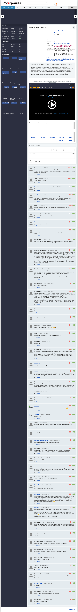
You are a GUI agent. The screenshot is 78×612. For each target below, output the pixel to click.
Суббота (4, 51)
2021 (30, 7)
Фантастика (5, 31)
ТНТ (11, 48)
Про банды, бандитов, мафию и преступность (58, 58)
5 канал (20, 48)
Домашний (13, 44)
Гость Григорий (38, 583)
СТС (3, 48)
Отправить (38, 161)
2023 (42, 7)
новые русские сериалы (60, 113)
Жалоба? (71, 84)
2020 (24, 7)
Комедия (13, 31)
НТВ (3, 44)
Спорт (20, 35)
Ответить (38, 174)
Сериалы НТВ (57, 37)
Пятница (12, 49)
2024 (48, 7)
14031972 (36, 406)
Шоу (20, 38)
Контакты (72, 7)
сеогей (36, 194)
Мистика (21, 29)
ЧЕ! (19, 51)
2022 (36, 7)
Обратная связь (72, 609)
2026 (61, 7)
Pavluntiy (36, 507)
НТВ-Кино (63, 30)
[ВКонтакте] (71, 87)
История (12, 35)
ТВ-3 (20, 46)
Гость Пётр (37, 494)
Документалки (5, 38)
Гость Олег (37, 221)
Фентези (4, 33)
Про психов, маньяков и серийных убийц (64, 59)
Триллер (21, 31)
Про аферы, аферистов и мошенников (54, 60)
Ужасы (20, 36)
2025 (55, 7)
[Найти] (46, 3)
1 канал (12, 46)
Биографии (21, 33)
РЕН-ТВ (4, 49)
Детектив (64, 43)
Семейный (13, 29)
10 (42, 87)
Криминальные (57, 43)
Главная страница (8, 7)
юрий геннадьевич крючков (41, 440)
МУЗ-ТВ (12, 51)
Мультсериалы (5, 36)
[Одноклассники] (73, 87)
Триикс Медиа (57, 30)
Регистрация (64, 3)
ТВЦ (20, 44)
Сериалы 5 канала (65, 37)
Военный (21, 28)
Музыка (12, 36)
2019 (18, 7)
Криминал (13, 33)
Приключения (5, 35)
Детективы (4, 29)
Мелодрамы (5, 28)
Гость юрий (37, 363)
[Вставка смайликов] (73, 153)
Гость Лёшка (37, 484)
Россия (56, 32)
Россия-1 (4, 46)
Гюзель (36, 371)
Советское (13, 38)
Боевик (68, 43)
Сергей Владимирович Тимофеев (42, 186)
